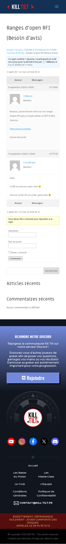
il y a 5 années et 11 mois (20, 64)
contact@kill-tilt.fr (36, 502)
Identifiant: (13, 230)
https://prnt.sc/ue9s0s (20, 128)
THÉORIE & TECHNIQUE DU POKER (40, 49)
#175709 (53, 153)
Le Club (20, 484)
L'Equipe (46, 484)
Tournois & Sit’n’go (15, 52)
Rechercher (51, 270)
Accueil (10, 49)
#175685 (53, 87)
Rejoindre (35, 377)
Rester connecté (19, 252)
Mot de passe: (15, 241)
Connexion (15, 258)
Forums (18, 49)
